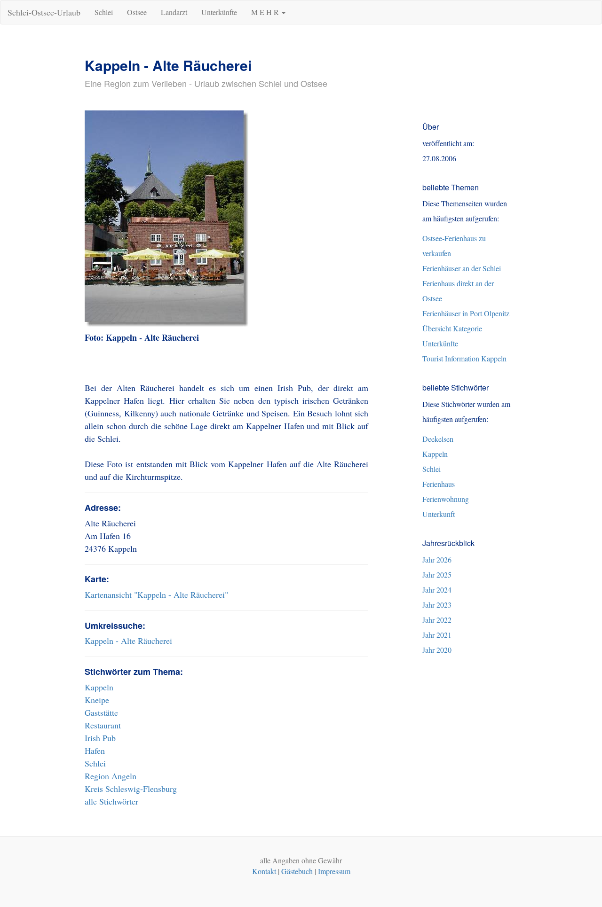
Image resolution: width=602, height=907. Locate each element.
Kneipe (97, 699)
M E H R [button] (266, 12)
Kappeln (99, 687)
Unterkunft (438, 514)
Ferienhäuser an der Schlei (461, 268)
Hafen (95, 750)
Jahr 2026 (437, 559)
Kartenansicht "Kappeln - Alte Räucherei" (156, 594)
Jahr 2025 (437, 574)
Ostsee (137, 12)
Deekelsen (437, 439)
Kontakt (264, 871)
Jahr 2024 (437, 589)
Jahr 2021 (437, 635)
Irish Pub (100, 737)
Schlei (104, 12)
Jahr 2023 (437, 605)
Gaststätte (101, 712)
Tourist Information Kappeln (464, 358)
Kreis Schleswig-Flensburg (131, 788)
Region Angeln (110, 776)
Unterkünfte (219, 12)
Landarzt (174, 12)
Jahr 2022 (437, 620)
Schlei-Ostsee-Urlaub (44, 12)
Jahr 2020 (437, 650)
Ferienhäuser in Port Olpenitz (465, 313)
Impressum (334, 871)
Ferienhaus (438, 484)
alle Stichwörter (111, 801)
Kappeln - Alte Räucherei (128, 640)
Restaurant (103, 725)
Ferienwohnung (445, 499)
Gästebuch (297, 871)
